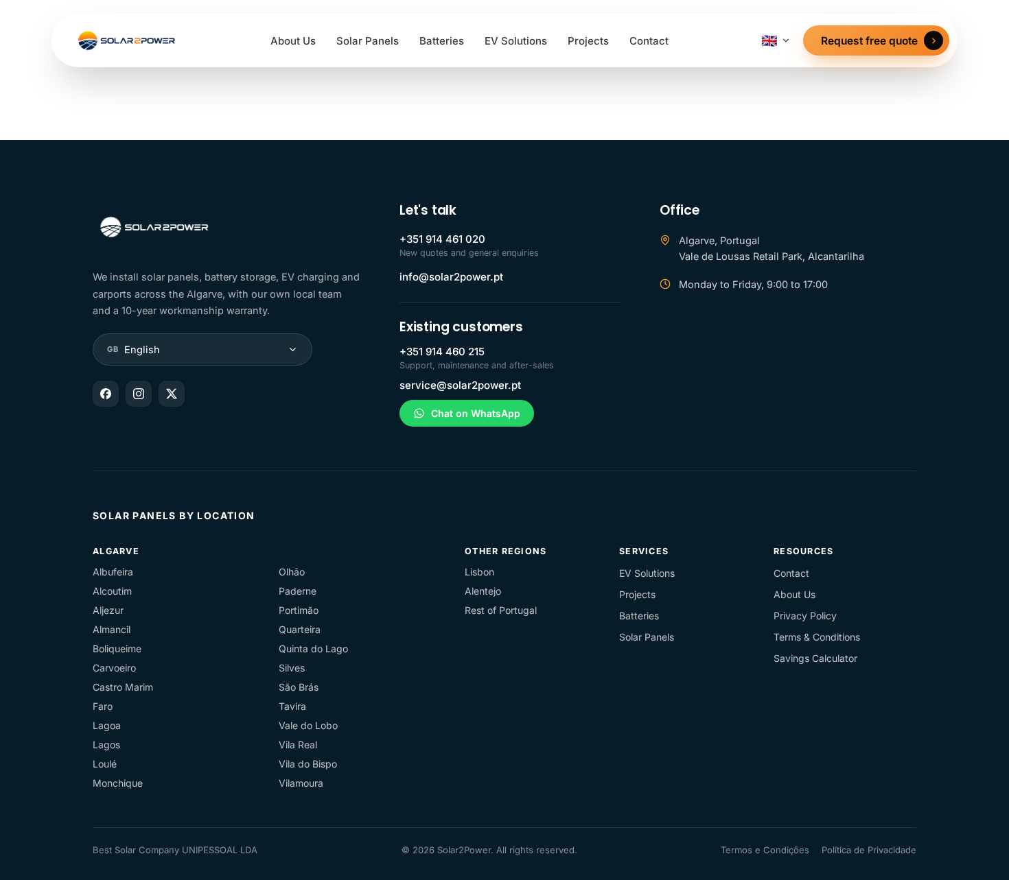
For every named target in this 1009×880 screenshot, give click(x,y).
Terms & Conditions (817, 637)
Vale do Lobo (308, 725)
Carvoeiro (114, 668)
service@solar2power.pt (460, 385)
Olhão (292, 572)
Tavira (292, 706)
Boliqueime (117, 648)
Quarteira (300, 629)
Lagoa (107, 725)
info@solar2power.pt (451, 276)
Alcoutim (112, 591)
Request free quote (869, 40)
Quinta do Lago (313, 648)
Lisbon (479, 572)
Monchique (118, 783)
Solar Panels (367, 40)
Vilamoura (301, 783)
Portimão (298, 610)
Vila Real (298, 744)
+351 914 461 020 (442, 239)
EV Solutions (516, 40)
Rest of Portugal (501, 610)
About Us (293, 40)
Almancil (111, 629)
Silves (292, 668)
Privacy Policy (805, 615)
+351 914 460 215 (442, 351)
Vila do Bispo (308, 764)
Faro (103, 706)
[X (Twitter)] (172, 394)
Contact (649, 40)
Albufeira (113, 572)
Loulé (105, 764)
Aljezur (108, 610)
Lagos (106, 744)
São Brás (298, 687)
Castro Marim (123, 687)
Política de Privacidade (869, 849)
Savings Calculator (815, 658)
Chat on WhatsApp (475, 413)
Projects (588, 40)
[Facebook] (106, 394)
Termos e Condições (765, 849)
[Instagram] (139, 394)
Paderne (297, 591)
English (133, 349)
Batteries (441, 40)
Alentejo (483, 591)
